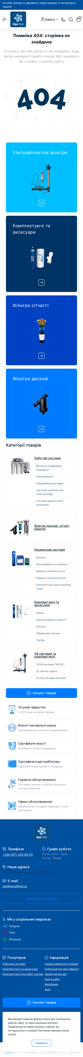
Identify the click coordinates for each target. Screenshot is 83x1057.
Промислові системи (49, 549)
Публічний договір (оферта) (62, 969)
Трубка (40, 640)
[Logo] (18, 19)
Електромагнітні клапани (51, 564)
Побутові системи (47, 458)
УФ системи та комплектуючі (45, 655)
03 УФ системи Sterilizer (51, 678)
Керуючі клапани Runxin (51, 578)
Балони (40, 557)
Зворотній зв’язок (56, 974)
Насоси (41, 626)
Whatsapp (15, 939)
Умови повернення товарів (61, 963)
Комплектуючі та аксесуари (46, 604)
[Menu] (5, 19)
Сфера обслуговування (35, 801)
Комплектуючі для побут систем (23, 974)
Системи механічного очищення (49, 502)
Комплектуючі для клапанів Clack (53, 586)
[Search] (71, 19)
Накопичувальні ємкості (51, 619)
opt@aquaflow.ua (15, 886)
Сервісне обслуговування (37, 779)
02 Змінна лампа (46, 671)
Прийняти (41, 1043)
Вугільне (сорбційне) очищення (49, 467)
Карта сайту (52, 979)
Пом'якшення (44, 476)
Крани (40, 612)
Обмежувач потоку (48, 633)
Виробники (51, 984)
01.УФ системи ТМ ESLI (50, 664)
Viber (12, 932)
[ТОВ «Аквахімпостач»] (41, 832)
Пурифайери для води (49, 483)
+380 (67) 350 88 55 (18, 854)
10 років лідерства (32, 707)
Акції (48, 989)
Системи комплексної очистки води (49, 492)
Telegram (14, 926)
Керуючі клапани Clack (50, 571)
